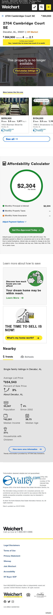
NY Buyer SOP (10, 577)
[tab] (8, 357)
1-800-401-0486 (24, 532)
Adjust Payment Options (13, 222)
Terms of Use (10, 550)
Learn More (14, 297)
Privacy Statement (12, 556)
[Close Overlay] (50, 49)
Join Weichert (10, 566)
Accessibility (9, 571)
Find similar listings (25, 70)
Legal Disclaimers (12, 545)
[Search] (41, 7)
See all (10, 139)
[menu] (48, 7)
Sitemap (7, 561)
